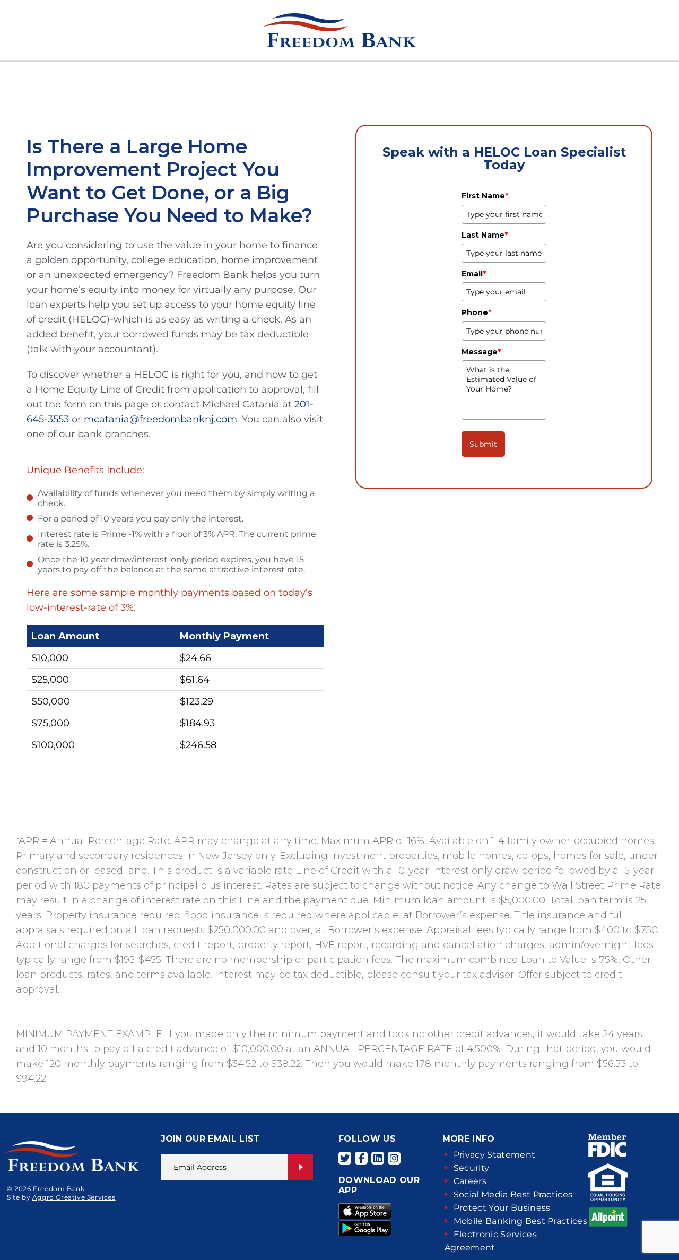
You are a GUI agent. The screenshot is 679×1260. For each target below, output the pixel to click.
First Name (485, 196)
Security (472, 1168)
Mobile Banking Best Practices (520, 1221)
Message (481, 352)
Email (474, 274)
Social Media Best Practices (513, 1194)
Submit (483, 444)
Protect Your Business (502, 1208)
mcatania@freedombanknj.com (160, 419)
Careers (470, 1181)
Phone (476, 312)
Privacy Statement (494, 1155)
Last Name (485, 235)
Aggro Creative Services (74, 1197)
